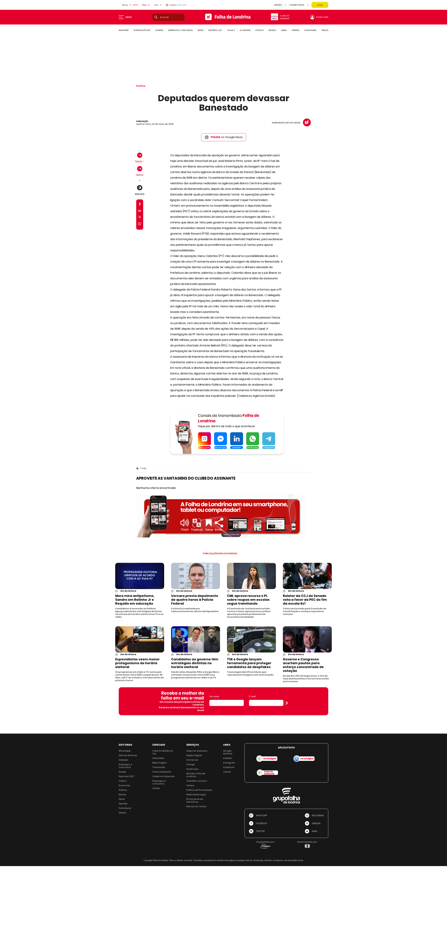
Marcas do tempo (196, 806)
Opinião (123, 803)
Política (140, 85)
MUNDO (272, 30)
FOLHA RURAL (310, 30)
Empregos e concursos (125, 766)
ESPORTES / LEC (215, 30)
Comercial (192, 759)
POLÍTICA (259, 30)
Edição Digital (194, 755)
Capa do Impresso (196, 750)
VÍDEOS (324, 30)
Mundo (122, 794)
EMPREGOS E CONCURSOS (180, 30)
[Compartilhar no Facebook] (140, 205)
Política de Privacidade (199, 789)
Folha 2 (123, 780)
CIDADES (159, 30)
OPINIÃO (295, 30)
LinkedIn (227, 758)
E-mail (252, 696)
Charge (190, 764)
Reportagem (159, 762)
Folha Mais (158, 758)
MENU (128, 17)
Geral (122, 799)
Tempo (190, 785)
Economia (124, 785)
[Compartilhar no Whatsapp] (139, 224)
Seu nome (214, 696)
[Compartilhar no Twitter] (139, 218)
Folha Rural (125, 808)
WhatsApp (125, 750)
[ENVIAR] (286, 703)
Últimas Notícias (128, 755)
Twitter (227, 771)
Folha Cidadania (161, 771)
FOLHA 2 (231, 30)
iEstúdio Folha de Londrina (195, 775)
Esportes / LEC (126, 776)
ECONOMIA (245, 30)
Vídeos (122, 812)
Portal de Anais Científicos (194, 800)
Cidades (123, 759)
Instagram (229, 762)
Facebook (228, 767)
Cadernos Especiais (163, 776)
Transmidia (158, 767)
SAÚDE (200, 30)
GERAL (284, 30)
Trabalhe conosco (196, 780)
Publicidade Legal (196, 794)
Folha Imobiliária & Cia (162, 752)
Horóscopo (192, 768)
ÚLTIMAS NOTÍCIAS (141, 30)
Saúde (122, 771)
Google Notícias (227, 752)
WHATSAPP (124, 30)
